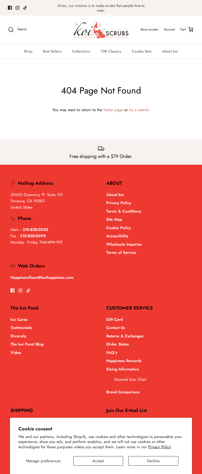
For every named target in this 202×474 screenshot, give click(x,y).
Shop (28, 51)
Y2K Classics (111, 51)
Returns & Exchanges (125, 336)
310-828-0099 (33, 236)
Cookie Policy (118, 228)
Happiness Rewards (124, 361)
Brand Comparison (123, 392)
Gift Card (114, 319)
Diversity (18, 336)
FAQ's (111, 353)
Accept (98, 461)
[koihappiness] (101, 30)
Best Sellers (52, 51)
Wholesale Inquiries (124, 244)
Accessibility (117, 236)
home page (113, 110)
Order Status (117, 344)
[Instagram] (17, 8)
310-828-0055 (35, 230)
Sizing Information (122, 369)
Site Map (114, 219)
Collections (81, 51)
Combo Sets (142, 51)
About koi (170, 51)
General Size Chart (130, 379)
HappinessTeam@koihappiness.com (42, 277)
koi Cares (19, 319)
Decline (153, 461)
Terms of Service (121, 252)
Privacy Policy (159, 447)
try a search (139, 110)
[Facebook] (10, 8)
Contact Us (115, 328)
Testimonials (21, 328)
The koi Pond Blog (27, 344)
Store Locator (149, 29)
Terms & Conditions (123, 211)
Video (16, 353)
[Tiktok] (25, 8)
